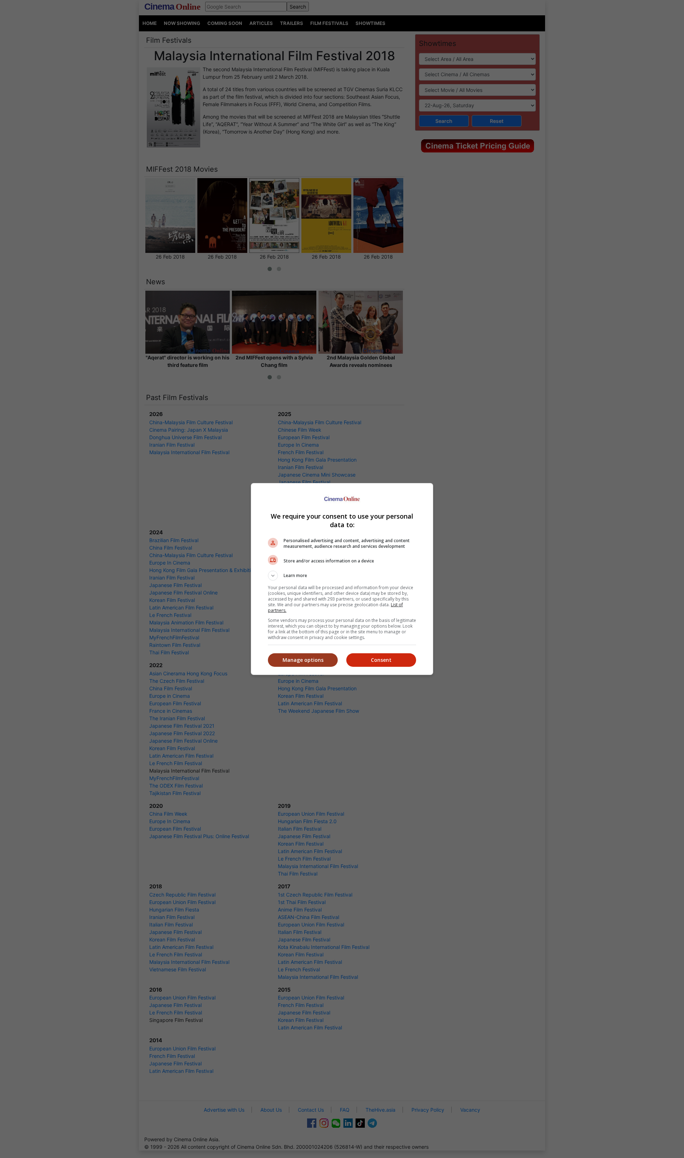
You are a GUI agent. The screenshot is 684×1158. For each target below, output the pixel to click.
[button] (342, 576)
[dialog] (342, 579)
